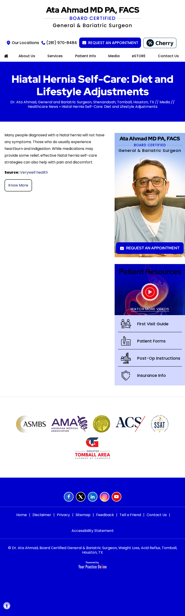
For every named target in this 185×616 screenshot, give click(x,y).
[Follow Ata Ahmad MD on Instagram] (104, 496)
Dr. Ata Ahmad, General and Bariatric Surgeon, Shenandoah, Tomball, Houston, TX (82, 102)
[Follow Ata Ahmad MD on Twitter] (80, 496)
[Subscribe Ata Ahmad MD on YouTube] (116, 496)
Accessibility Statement (93, 530)
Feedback (105, 514)
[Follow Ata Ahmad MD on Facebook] (68, 496)
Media (165, 102)
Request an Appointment (113, 42)
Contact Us (157, 514)
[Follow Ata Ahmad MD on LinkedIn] (92, 496)
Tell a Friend (130, 514)
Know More (18, 185)
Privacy (63, 514)
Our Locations (25, 42)
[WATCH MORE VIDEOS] (150, 289)
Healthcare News (43, 106)
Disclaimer (41, 514)
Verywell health (34, 172)
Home (21, 514)
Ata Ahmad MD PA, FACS (150, 141)
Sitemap (83, 514)
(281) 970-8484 (61, 42)
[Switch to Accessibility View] (6, 605)
